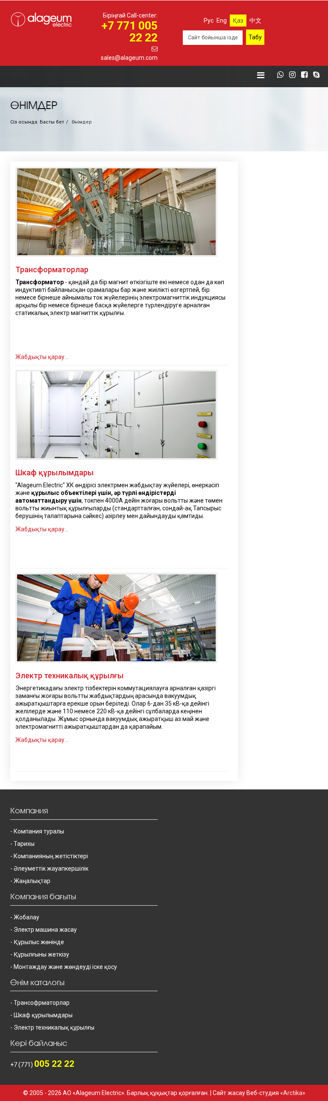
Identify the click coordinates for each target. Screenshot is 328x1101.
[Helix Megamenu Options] (260, 75)
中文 (255, 20)
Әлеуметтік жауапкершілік (51, 868)
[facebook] (306, 75)
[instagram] (294, 75)
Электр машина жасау (45, 929)
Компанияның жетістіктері (51, 856)
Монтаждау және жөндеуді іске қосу (65, 966)
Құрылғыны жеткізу (41, 954)
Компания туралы (39, 831)
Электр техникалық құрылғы (69, 675)
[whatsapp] (282, 75)
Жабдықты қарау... (41, 356)
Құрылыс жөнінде (39, 942)
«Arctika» (292, 1092)
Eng (222, 20)
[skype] (318, 75)
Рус (209, 20)
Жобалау (26, 917)
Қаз (238, 20)
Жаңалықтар (32, 880)
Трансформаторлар (51, 269)
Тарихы (24, 843)
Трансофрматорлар (42, 1002)
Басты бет (52, 122)
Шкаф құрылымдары (54, 472)
